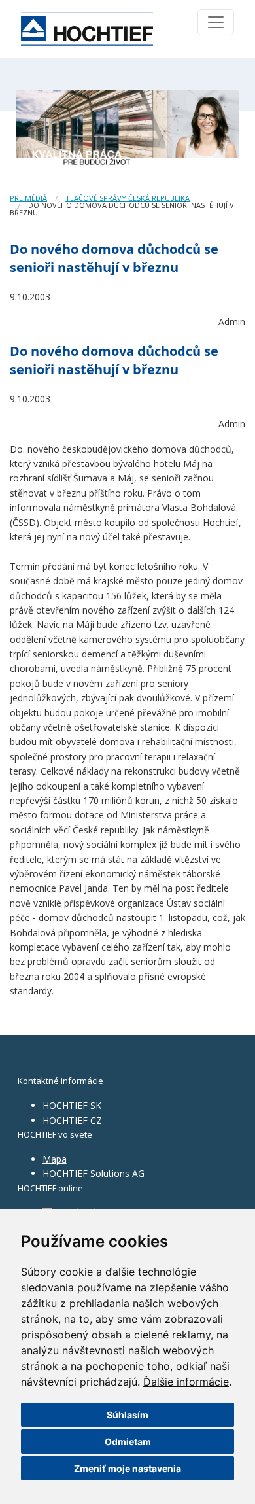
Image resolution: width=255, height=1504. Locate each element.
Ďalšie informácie (186, 1381)
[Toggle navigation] (215, 22)
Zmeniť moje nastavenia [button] (127, 1468)
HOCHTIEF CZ (72, 1120)
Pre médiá (28, 198)
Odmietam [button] (128, 1441)
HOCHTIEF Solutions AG (93, 1173)
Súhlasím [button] (127, 1414)
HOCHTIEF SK (71, 1105)
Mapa (54, 1159)
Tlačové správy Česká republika (127, 198)
